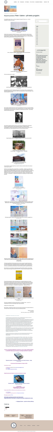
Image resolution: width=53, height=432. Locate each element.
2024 (37, 31)
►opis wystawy (16, 331)
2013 (37, 44)
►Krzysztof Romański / (22, 346)
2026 (37, 28)
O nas (25, 425)
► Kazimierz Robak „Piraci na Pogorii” (14, 315)
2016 (37, 42)
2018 (37, 39)
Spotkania (33, 425)
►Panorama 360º (15, 342)
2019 (37, 38)
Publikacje (28, 425)
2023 (37, 32)
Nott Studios (34, 431)
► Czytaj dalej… (38, 72)
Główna (21, 425)
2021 (37, 35)
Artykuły (11, 13)
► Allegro (8, 368)
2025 (37, 29)
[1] (32, 202)
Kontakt (38, 425)
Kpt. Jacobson (15, 13)
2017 (37, 41)
